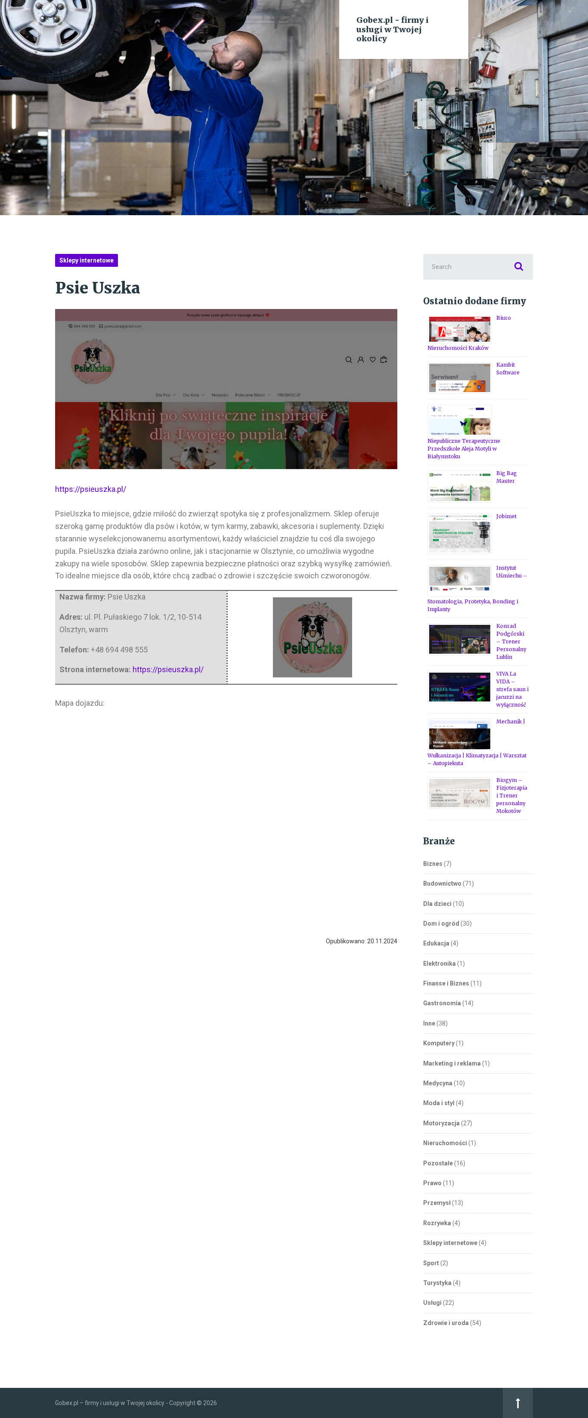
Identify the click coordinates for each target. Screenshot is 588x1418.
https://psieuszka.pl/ (90, 489)
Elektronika (439, 963)
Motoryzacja (441, 1123)
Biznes (433, 863)
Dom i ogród (441, 923)
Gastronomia (442, 1003)
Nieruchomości (445, 1143)
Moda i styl (439, 1103)
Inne (429, 1023)
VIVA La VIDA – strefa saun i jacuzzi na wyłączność (512, 689)
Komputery (439, 1043)
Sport (431, 1263)
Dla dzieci (437, 903)
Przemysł (437, 1202)
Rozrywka (437, 1223)
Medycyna (437, 1083)
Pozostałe (438, 1163)
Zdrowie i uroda (446, 1322)
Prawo (432, 1183)
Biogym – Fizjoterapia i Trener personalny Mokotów (511, 795)
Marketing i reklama (452, 1063)
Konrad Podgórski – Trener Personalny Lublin (511, 641)
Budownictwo (442, 883)
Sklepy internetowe (86, 260)
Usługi (432, 1302)
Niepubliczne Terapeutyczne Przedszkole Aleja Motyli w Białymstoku (463, 449)
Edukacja (436, 943)
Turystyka (437, 1282)
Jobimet (506, 516)
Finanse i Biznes (446, 983)
